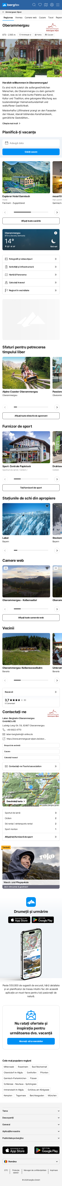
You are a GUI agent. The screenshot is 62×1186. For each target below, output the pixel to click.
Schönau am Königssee (38, 1089)
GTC (6, 1170)
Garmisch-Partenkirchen (15, 1078)
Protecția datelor (15, 1171)
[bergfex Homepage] (10, 5)
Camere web (31, 17)
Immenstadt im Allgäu (14, 1089)
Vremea (18, 17)
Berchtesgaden (37, 1095)
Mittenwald (9, 1066)
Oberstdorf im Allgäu (13, 1072)
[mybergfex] (52, 5)
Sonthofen (31, 1072)
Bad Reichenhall (39, 1066)
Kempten (8, 1095)
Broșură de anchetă (12, 745)
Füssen (33, 1078)
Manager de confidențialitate (35, 1170)
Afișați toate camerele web (31, 617)
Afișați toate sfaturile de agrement (31, 415)
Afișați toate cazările (31, 221)
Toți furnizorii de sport (31, 487)
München (52, 1095)
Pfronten (44, 1072)
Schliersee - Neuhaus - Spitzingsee (20, 1084)
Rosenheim (23, 1066)
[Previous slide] (5, 212)
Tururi (50, 17)
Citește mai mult (10, 123)
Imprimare (54, 1170)
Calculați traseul (10, 757)
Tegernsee (21, 1095)
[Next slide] (57, 212)
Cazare (42, 17)
